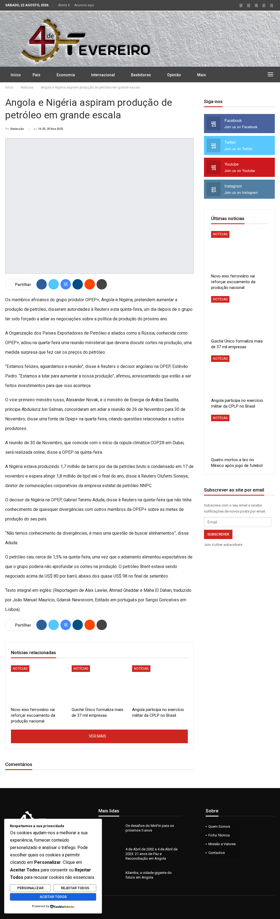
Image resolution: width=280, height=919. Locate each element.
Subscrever (218, 534)
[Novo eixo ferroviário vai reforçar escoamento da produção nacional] (39, 684)
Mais (201, 75)
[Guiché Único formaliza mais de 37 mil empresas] (99, 684)
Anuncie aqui (84, 5)
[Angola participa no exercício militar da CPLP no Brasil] (160, 684)
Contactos (216, 853)
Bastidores (141, 75)
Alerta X (64, 5)
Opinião (174, 75)
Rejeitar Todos (75, 888)
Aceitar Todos (53, 897)
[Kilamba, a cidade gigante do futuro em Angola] (110, 879)
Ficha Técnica (219, 835)
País (36, 75)
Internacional (103, 75)
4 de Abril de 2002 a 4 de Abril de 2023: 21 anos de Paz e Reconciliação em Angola (151, 854)
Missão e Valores (222, 844)
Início (16, 75)
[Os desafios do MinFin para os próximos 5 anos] (110, 832)
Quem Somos (219, 826)
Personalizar (30, 888)
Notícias (20, 669)
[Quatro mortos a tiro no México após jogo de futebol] (239, 434)
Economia (66, 75)
